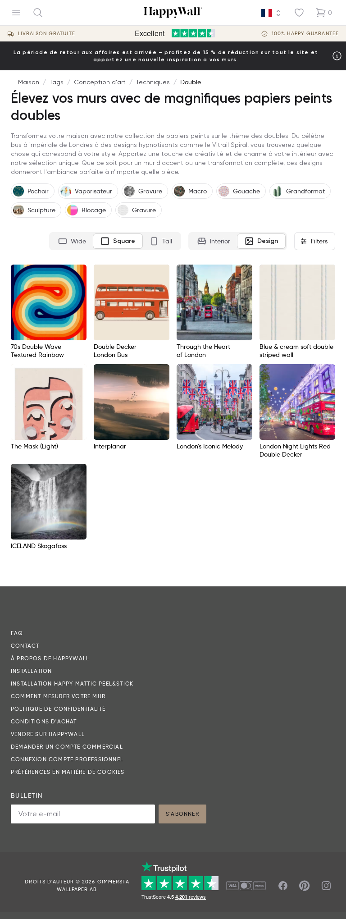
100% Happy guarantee (305, 33)
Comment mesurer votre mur (58, 696)
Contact (25, 645)
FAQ (17, 633)
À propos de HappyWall (50, 658)
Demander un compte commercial (67, 746)
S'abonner (182, 813)
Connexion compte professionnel (67, 759)
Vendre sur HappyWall (48, 734)
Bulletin (26, 795)
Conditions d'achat (44, 721)
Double (190, 82)
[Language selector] (271, 13)
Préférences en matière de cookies (68, 771)
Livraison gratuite (46, 33)
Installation (31, 671)
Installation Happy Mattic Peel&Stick (72, 683)
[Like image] (76, 274)
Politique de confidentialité (58, 708)
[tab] (72, 241)
